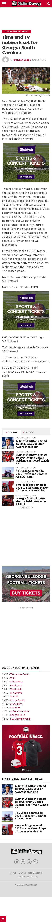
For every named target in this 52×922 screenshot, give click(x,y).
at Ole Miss (16, 704)
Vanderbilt (16, 689)
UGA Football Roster (27, 876)
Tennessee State (19, 674)
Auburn (14, 696)
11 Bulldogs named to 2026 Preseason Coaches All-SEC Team (31, 473)
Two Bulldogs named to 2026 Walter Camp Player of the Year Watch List (32, 487)
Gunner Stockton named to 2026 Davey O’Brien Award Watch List (31, 443)
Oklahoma (15, 685)
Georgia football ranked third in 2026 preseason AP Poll (31, 501)
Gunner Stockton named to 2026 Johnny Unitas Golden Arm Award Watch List (32, 459)
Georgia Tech (17, 715)
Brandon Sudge (22, 59)
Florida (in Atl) (17, 700)
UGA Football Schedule (30, 872)
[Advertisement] (26, 15)
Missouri (15, 707)
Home (13, 872)
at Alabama (16, 692)
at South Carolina (19, 711)
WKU (13, 678)
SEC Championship (20, 718)
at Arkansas (16, 681)
